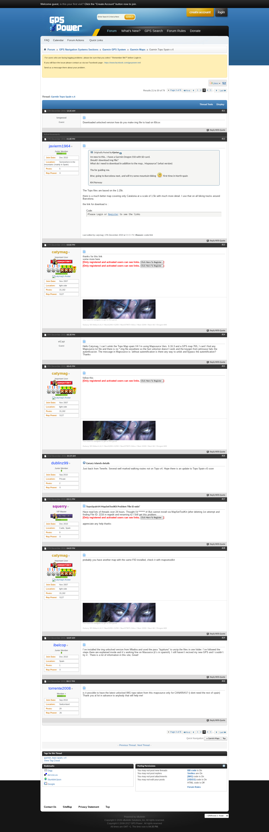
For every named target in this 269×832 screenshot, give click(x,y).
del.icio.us (53, 775)
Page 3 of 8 (175, 90)
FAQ (46, 40)
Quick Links (96, 40)
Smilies (191, 773)
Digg (50, 770)
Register (113, 214)
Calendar (58, 40)
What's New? (131, 31)
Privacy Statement (89, 807)
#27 (223, 499)
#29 (223, 638)
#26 (223, 456)
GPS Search (154, 31)
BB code (191, 770)
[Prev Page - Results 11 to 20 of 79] (193, 90)
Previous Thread (127, 745)
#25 (223, 366)
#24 (223, 335)
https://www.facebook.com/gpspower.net (122, 63)
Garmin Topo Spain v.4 (63, 96)
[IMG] (190, 776)
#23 (223, 245)
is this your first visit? (72, 4)
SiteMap (67, 807)
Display (220, 104)
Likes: (216, 83)
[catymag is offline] (61, 276)
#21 (223, 111)
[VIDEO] (191, 779)
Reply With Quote (217, 130)
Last (221, 90)
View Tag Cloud (52, 760)
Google (51, 784)
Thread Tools (206, 104)
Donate (195, 31)
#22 (223, 139)
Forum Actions (75, 40)
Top (224, 739)
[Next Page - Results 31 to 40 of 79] (216, 90)
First (188, 90)
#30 (223, 681)
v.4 (65, 758)
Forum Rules (176, 31)
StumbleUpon (54, 779)
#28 (223, 548)
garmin (47, 758)
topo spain (57, 758)
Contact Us (50, 807)
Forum (112, 31)
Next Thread (143, 745)
